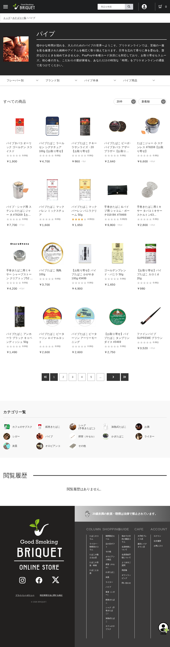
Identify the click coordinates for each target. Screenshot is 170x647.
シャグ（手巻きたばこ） (110, 610)
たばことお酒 (94, 571)
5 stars (19, 155)
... (100, 377)
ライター (109, 582)
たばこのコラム (94, 537)
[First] (45, 377)
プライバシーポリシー (24, 595)
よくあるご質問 (126, 563)
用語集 (124, 570)
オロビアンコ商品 (110, 558)
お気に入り (158, 546)
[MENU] (5, 6)
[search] (129, 7)
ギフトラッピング (126, 576)
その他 (108, 552)
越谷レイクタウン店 (142, 545)
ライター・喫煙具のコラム (94, 547)
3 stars (13, 155)
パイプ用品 (130, 80)
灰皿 (107, 577)
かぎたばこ (110, 572)
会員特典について (126, 548)
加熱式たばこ (110, 619)
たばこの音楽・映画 (94, 563)
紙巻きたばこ (110, 601)
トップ (6, 18)
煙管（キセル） (110, 565)
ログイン (157, 536)
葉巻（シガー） (110, 593)
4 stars (16, 155)
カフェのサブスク (110, 627)
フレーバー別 (15, 80)
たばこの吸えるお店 (94, 556)
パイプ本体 (91, 80)
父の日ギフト (110, 545)
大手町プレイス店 (142, 537)
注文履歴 (157, 541)
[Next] (113, 377)
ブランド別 (52, 80)
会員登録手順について (126, 556)
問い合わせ (126, 583)
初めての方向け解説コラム (126, 539)
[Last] (124, 377)
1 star (7, 155)
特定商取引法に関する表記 (51, 595)
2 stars (10, 155)
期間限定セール (110, 537)
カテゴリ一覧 (19, 18)
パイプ (108, 587)
